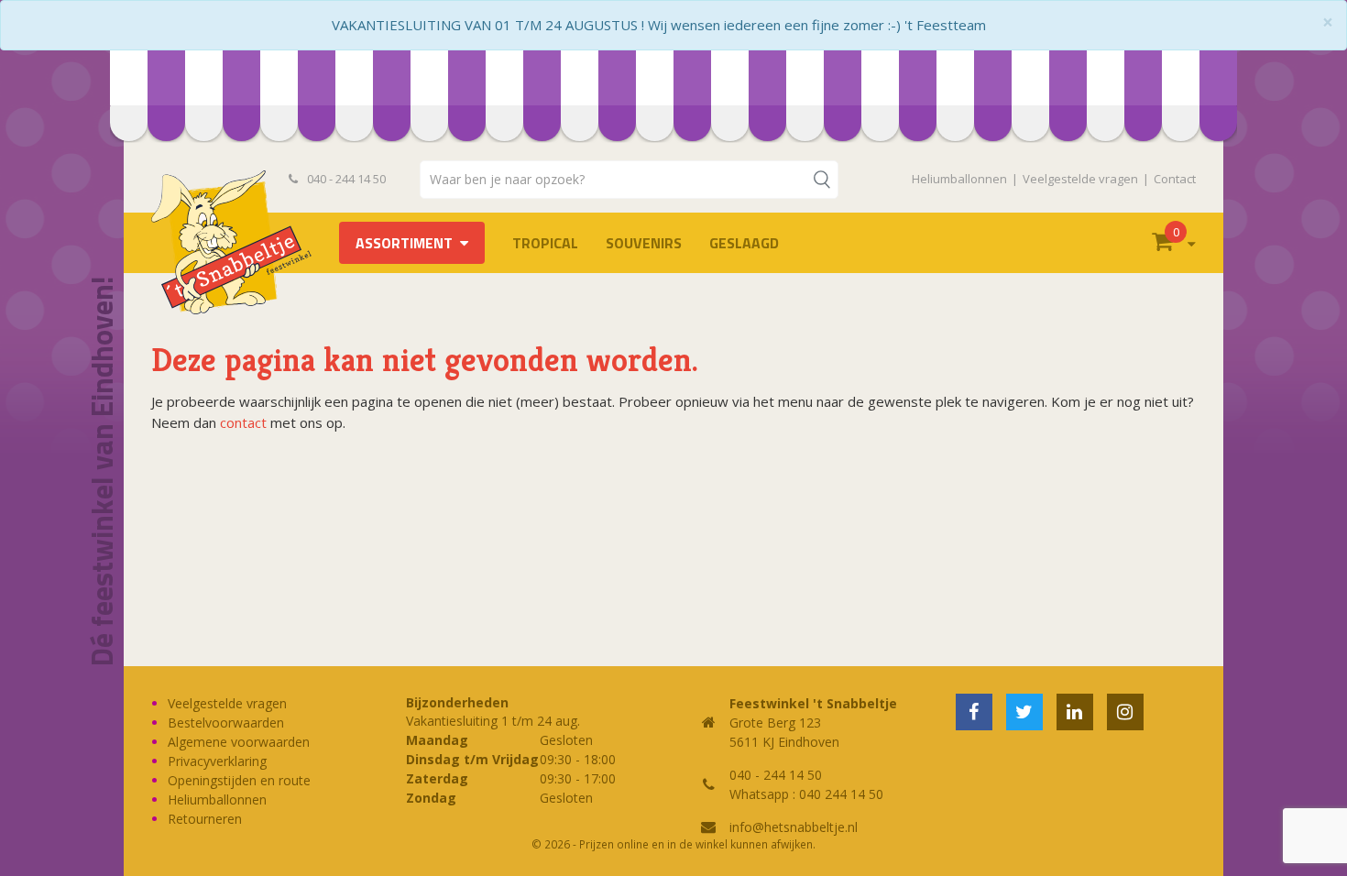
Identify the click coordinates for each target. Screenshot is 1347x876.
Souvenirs (644, 243)
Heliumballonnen (959, 178)
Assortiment (404, 243)
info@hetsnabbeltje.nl (793, 827)
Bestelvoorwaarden (226, 722)
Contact (1175, 178)
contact (243, 422)
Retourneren (205, 818)
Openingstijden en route (239, 780)
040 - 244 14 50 (345, 178)
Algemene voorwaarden (239, 741)
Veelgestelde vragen (1080, 178)
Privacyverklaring (217, 761)
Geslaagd (744, 243)
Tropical (545, 243)
